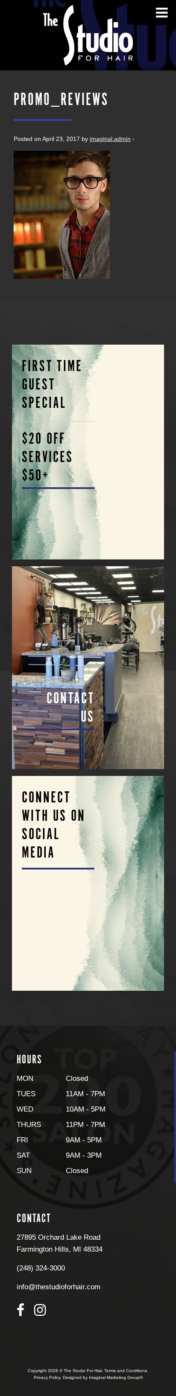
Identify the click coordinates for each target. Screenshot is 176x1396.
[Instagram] (40, 1310)
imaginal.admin (110, 139)
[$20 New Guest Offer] (88, 452)
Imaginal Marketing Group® (116, 1377)
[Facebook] (20, 1310)
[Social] (88, 883)
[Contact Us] (88, 667)
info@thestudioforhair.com (58, 1286)
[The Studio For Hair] (88, 34)
